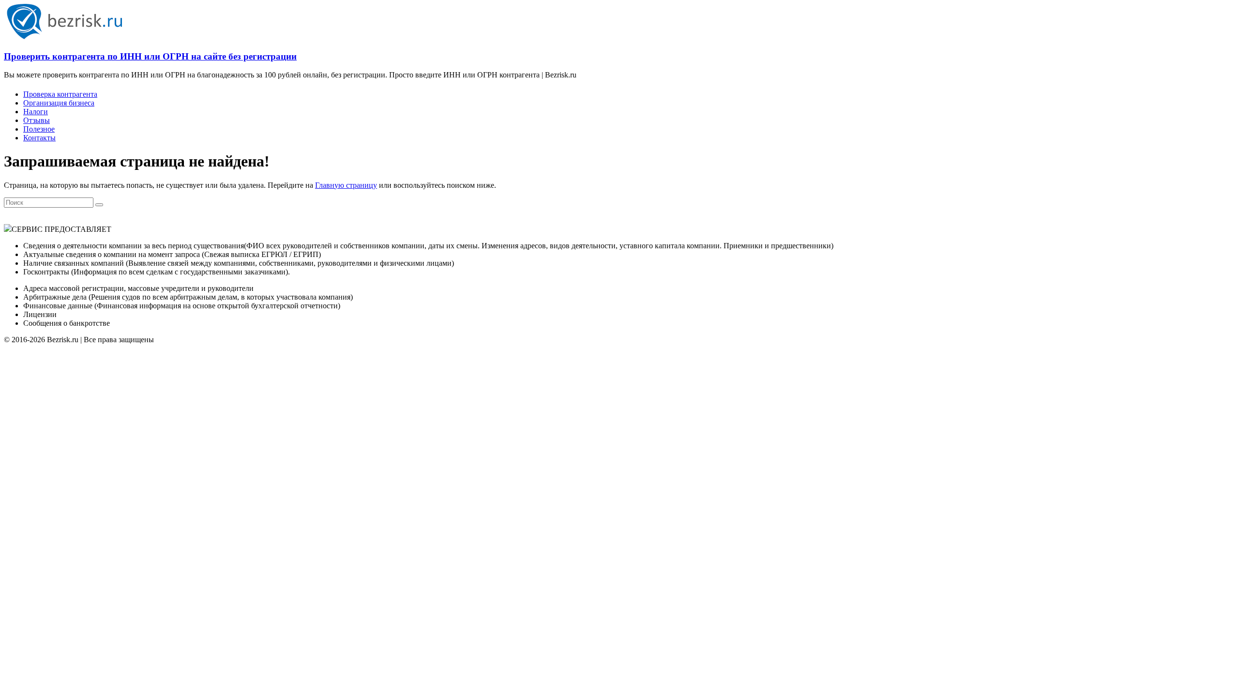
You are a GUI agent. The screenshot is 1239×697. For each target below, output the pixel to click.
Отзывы (36, 120)
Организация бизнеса (58, 103)
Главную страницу (346, 185)
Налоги (35, 111)
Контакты (39, 138)
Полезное (39, 129)
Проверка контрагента (60, 94)
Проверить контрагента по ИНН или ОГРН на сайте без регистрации (150, 56)
